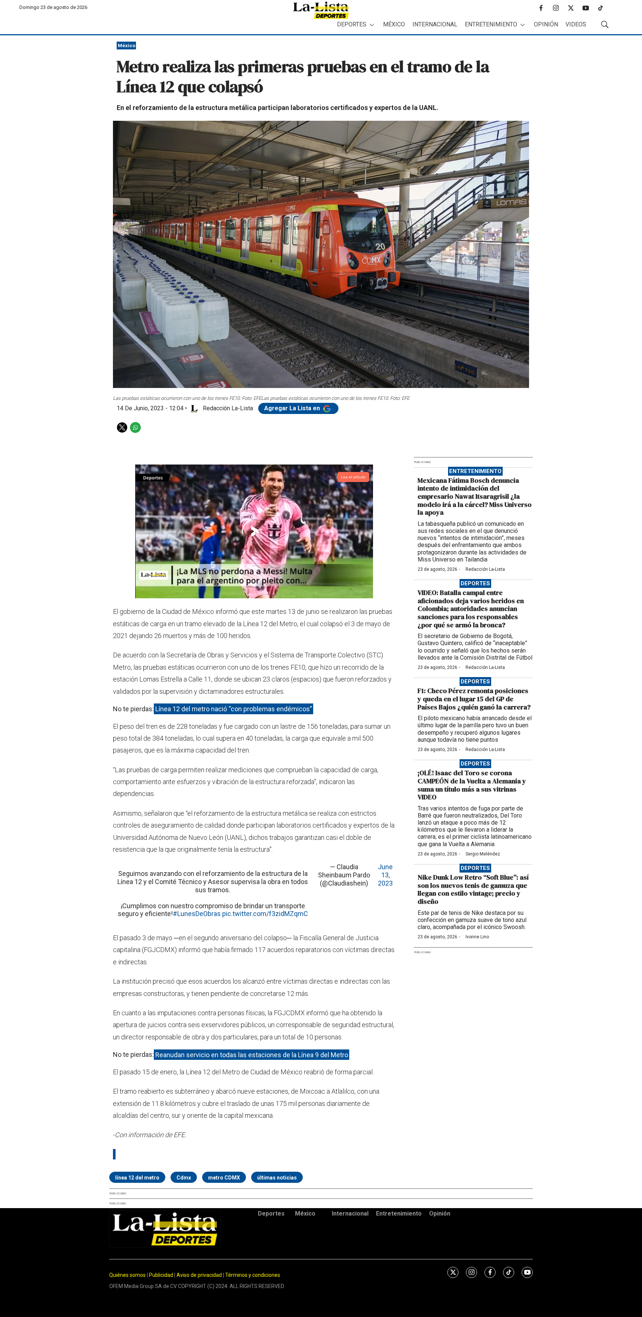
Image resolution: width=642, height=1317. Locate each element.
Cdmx (183, 1178)
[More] (372, 24)
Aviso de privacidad (199, 1275)
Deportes (351, 24)
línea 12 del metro (137, 1178)
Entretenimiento (491, 24)
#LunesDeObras (197, 914)
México (394, 24)
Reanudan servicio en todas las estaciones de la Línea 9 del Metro (251, 1054)
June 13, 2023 (385, 875)
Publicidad (161, 1275)
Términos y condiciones (252, 1275)
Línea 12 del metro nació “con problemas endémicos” (233, 709)
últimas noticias (277, 1178)
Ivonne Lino (477, 936)
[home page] (321, 10)
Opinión (546, 24)
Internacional (434, 24)
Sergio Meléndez (483, 854)
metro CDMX (224, 1178)
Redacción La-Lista (485, 569)
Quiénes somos (127, 1275)
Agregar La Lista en (292, 408)
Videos (575, 24)
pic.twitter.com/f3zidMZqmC (265, 914)
